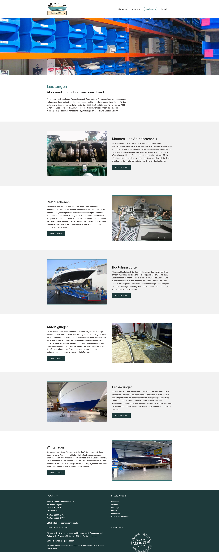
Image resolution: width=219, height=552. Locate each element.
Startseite (115, 502)
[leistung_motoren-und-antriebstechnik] (77, 132)
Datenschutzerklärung (120, 516)
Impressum (115, 513)
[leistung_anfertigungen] (142, 324)
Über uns (114, 505)
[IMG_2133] (142, 197)
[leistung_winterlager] (142, 441)
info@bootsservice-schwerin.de (65, 523)
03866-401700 (59, 515)
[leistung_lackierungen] (77, 383)
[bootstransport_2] (77, 260)
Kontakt (114, 510)
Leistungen (115, 507)
